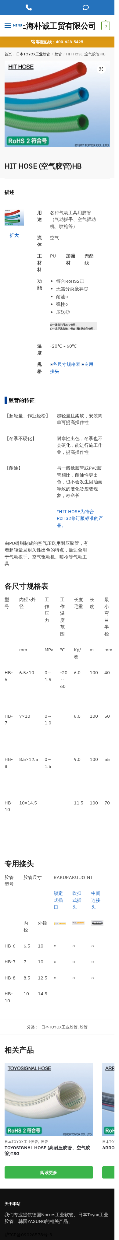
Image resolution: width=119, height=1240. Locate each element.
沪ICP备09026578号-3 (28, 1235)
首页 (8, 54)
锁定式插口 (58, 900)
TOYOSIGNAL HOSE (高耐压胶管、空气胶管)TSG (47, 1151)
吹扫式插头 (76, 900)
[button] (101, 69)
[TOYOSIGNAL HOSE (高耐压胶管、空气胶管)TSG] (49, 1099)
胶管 (58, 54)
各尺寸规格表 (66, 364)
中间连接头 (95, 900)
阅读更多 (48, 1172)
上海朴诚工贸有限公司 (57, 26)
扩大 (14, 235)
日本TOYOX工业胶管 (33, 54)
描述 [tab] (9, 192)
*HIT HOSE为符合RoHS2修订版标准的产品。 (80, 518)
